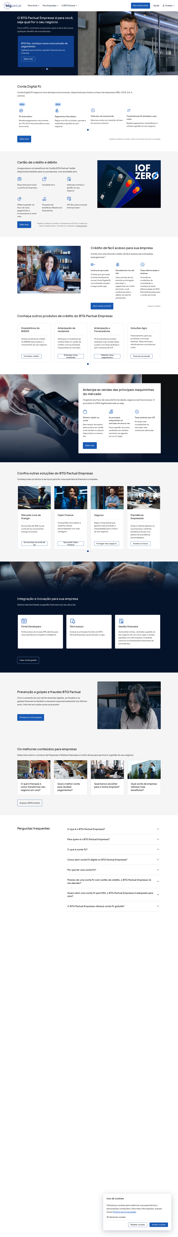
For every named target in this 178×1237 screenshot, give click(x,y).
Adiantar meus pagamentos (107, 356)
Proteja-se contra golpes (31, 717)
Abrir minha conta (140, 5)
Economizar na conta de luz (34, 543)
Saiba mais (28, 59)
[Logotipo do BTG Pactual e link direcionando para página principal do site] (12, 5)
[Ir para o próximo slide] (74, 51)
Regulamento (82, 226)
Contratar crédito (31, 356)
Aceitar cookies (159, 1224)
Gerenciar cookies (117, 1217)
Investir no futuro (140, 543)
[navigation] (42, 69)
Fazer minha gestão (28, 660)
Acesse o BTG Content (30, 803)
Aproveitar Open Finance (70, 543)
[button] (140, 5)
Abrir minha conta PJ (102, 306)
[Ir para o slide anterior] (18, 51)
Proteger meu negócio (107, 543)
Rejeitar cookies (138, 1224)
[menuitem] (33, 5)
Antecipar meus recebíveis (71, 356)
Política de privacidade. (124, 1212)
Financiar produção (141, 356)
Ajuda (156, 5)
